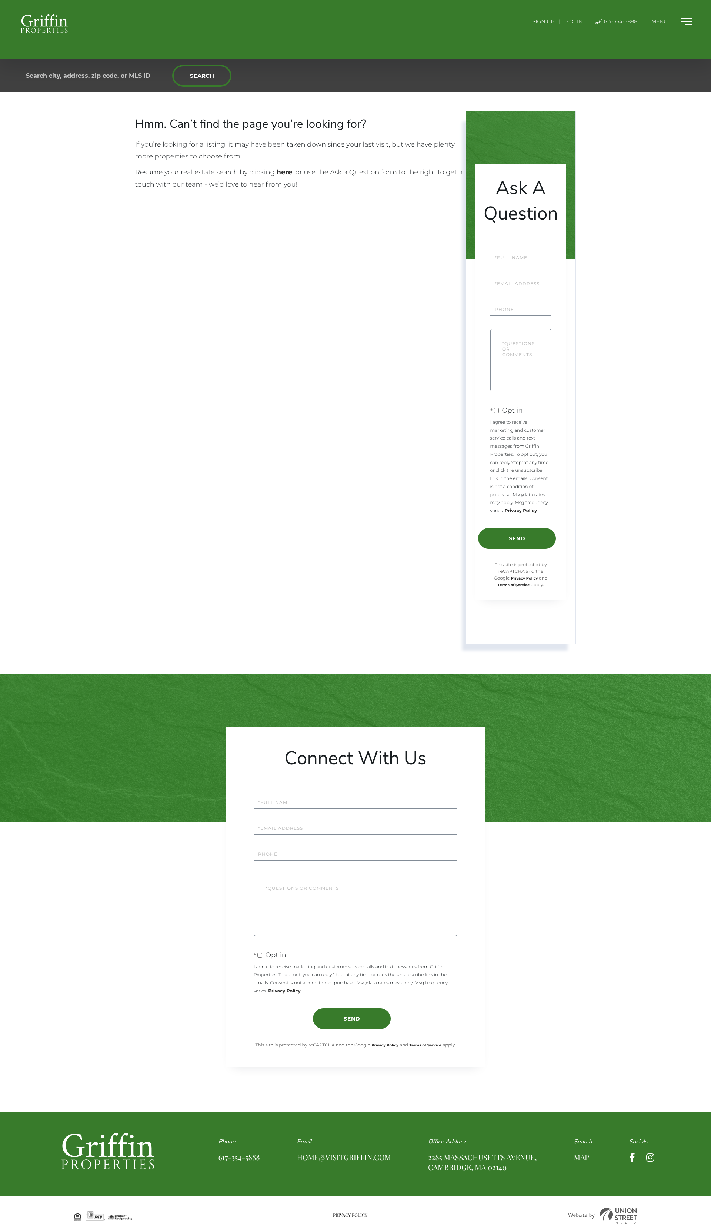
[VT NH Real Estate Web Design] (602, 1216)
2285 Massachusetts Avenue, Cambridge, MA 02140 (482, 1162)
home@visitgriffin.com (344, 1157)
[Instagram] (650, 1157)
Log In (573, 21)
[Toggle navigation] (671, 21)
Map (581, 1157)
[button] (201, 76)
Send (517, 538)
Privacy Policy (521, 511)
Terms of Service (514, 584)
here (285, 172)
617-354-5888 (619, 21)
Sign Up (544, 21)
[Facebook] (632, 1157)
